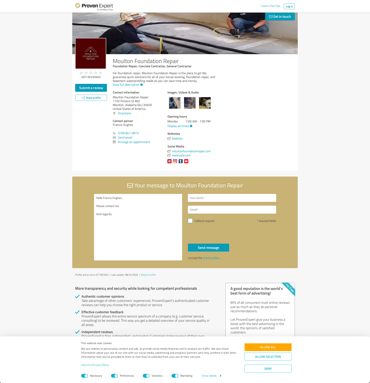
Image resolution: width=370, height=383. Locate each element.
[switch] (114, 376)
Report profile (148, 274)
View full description (126, 84)
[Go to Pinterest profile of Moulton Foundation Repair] (170, 163)
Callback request (204, 221)
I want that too (270, 6)
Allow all (268, 347)
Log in (289, 6)
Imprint (85, 365)
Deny (268, 368)
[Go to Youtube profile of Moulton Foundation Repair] (187, 163)
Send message (208, 247)
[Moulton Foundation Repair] (91, 53)
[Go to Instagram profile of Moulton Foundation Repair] (176, 163)
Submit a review (91, 87)
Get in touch (281, 16)
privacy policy (211, 258)
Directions (124, 113)
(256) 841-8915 (128, 133)
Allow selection (268, 356)
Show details (209, 376)
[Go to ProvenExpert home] (94, 7)
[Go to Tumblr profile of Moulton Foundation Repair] (181, 163)
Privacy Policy (100, 365)
